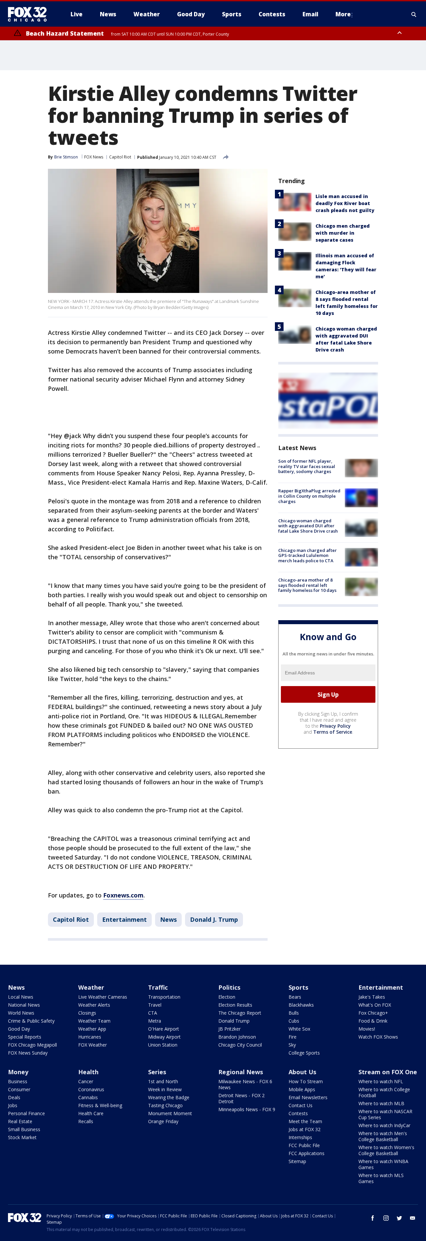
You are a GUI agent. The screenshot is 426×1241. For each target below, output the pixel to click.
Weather (91, 987)
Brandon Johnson (237, 1037)
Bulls (294, 1013)
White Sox (299, 1029)
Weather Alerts (94, 1005)
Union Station (162, 1045)
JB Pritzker (229, 1029)
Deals (14, 1097)
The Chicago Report (239, 1013)
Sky (292, 1045)
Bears (295, 997)
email (412, 1218)
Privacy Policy (335, 726)
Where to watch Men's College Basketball (382, 1136)
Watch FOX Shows (378, 1037)
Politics (229, 987)
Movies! (366, 1029)
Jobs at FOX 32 (304, 1129)
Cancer (85, 1081)
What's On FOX (374, 1005)
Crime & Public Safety (31, 1021)
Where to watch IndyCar (384, 1125)
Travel (154, 1005)
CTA (152, 1013)
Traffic (158, 987)
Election (226, 997)
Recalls (85, 1121)
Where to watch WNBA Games (383, 1164)
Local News (20, 997)
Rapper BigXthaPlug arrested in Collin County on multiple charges (309, 496)
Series (157, 1072)
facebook (372, 1218)
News (168, 919)
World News (21, 1013)
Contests (298, 1113)
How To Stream (306, 1081)
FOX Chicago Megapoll (32, 1045)
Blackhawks (301, 1005)
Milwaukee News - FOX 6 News (245, 1084)
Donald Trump (234, 1021)
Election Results (235, 1005)
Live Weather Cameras (102, 997)
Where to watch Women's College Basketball (386, 1150)
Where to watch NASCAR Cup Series (385, 1114)
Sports (298, 987)
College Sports (304, 1053)
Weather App (92, 1029)
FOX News (93, 157)
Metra (154, 1021)
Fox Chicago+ (373, 1013)
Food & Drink (372, 1021)
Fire (293, 1037)
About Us (302, 1072)
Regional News (240, 1072)
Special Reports (24, 1037)
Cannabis (88, 1097)
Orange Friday (163, 1121)
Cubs (294, 1021)
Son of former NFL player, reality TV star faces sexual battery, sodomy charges (306, 466)
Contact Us (301, 1105)
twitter (399, 1218)
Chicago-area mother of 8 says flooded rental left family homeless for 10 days (307, 585)
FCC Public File (304, 1145)
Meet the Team (305, 1121)
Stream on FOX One (387, 1072)
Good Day (19, 1029)
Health (88, 1072)
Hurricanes (89, 1037)
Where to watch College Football (384, 1092)
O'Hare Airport (163, 1029)
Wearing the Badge (168, 1097)
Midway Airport (164, 1037)
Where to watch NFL (380, 1081)
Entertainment (124, 919)
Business (17, 1081)
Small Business (24, 1129)
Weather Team (94, 1021)
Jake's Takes (371, 997)
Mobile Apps (302, 1089)
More (343, 14)
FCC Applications (306, 1153)
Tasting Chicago (165, 1105)
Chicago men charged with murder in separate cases (343, 233)
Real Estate (20, 1121)
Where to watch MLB (381, 1103)
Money (18, 1072)
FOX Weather (92, 1045)
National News (24, 1005)
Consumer (19, 1089)
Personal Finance (26, 1113)
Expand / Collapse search (414, 14)
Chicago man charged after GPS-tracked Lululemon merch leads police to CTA (307, 555)
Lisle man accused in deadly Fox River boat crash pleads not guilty (345, 203)
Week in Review (165, 1089)
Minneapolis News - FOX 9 (246, 1109)
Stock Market (22, 1137)
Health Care (91, 1113)
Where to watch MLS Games (381, 1178)
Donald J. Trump (214, 919)
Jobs (12, 1105)
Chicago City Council (240, 1045)
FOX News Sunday (28, 1053)
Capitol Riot (120, 157)
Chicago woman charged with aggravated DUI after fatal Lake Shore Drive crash (308, 526)
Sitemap (297, 1161)
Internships (300, 1137)
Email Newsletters (308, 1097)
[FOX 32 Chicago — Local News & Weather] (30, 14)
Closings (87, 1013)
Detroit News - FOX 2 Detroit (241, 1098)
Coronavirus (91, 1089)
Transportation (164, 997)
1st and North (163, 1081)
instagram (386, 1218)
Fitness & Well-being (100, 1105)
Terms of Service (332, 732)
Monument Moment (170, 1113)
